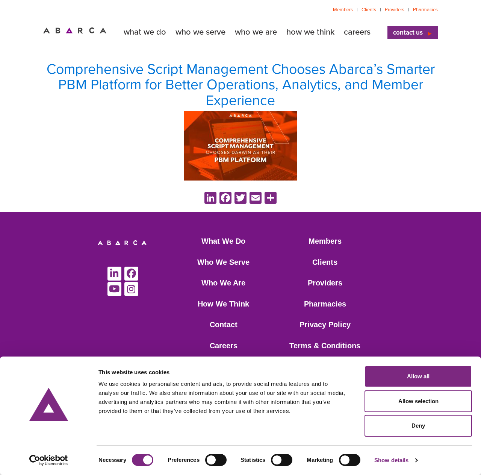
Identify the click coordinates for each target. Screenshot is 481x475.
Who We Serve (223, 262)
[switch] (216, 460)
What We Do (223, 241)
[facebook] (131, 274)
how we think (310, 32)
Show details (391, 460)
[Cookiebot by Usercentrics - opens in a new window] (49, 460)
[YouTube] (114, 289)
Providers (394, 10)
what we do (145, 32)
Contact (223, 324)
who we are (256, 32)
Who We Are (223, 283)
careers (357, 32)
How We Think (223, 304)
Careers (223, 345)
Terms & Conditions (324, 345)
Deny (418, 425)
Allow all (418, 376)
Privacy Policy (325, 324)
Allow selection (418, 401)
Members (343, 10)
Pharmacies (425, 10)
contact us (408, 32)
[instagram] (131, 289)
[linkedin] (114, 274)
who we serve (200, 32)
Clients (369, 10)
